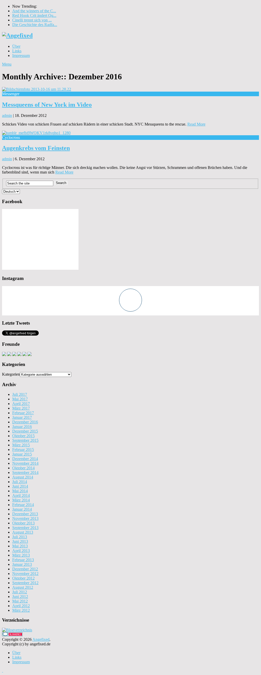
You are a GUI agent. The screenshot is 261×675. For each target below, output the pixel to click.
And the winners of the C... (34, 11)
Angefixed (40, 639)
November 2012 (25, 573)
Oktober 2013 (23, 523)
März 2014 (21, 500)
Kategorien (11, 374)
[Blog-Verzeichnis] (12, 635)
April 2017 (21, 403)
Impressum (21, 55)
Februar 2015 (23, 449)
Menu (6, 64)
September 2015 (25, 440)
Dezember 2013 (25, 514)
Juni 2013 (20, 541)
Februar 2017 (23, 413)
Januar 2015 (22, 454)
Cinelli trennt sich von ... (32, 20)
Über (16, 46)
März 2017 (21, 408)
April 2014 (21, 495)
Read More (196, 124)
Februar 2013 (23, 560)
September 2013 (25, 527)
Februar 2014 (23, 504)
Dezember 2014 (25, 459)
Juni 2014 (20, 486)
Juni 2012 (20, 596)
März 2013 (21, 555)
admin (7, 115)
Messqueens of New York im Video (47, 104)
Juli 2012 (19, 592)
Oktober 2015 (23, 436)
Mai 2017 (20, 399)
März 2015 (21, 445)
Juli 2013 (19, 537)
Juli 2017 (19, 394)
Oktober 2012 (23, 578)
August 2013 (22, 532)
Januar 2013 (22, 564)
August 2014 (22, 477)
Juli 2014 (19, 482)
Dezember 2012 (25, 569)
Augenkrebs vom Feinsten (36, 148)
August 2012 (22, 587)
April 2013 (21, 550)
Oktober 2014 (23, 468)
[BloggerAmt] (17, 630)
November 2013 (25, 518)
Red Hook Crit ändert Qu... (34, 15)
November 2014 (25, 463)
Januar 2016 (22, 426)
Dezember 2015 (25, 431)
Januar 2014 (22, 509)
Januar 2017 (22, 417)
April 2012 (21, 606)
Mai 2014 (20, 491)
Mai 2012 (20, 601)
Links (16, 51)
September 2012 (25, 583)
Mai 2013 (20, 546)
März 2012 (21, 610)
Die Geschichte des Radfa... (34, 24)
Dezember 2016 (25, 422)
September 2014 (25, 472)
